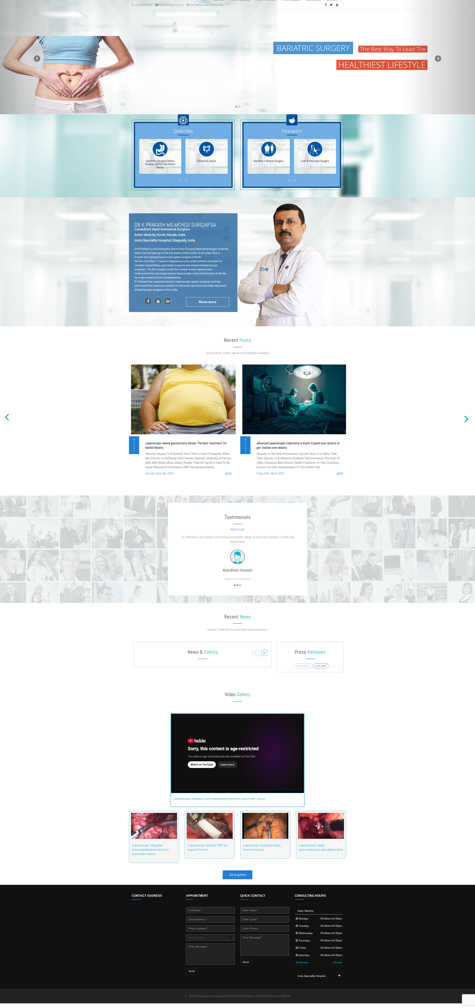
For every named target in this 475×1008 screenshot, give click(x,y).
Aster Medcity (306, 915)
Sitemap (285, 1000)
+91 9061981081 (143, 4)
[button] (35, 57)
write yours (237, 529)
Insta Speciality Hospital (311, 980)
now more (207, 302)
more (228, 474)
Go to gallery (237, 879)
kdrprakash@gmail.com (171, 4)
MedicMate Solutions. (242, 1000)
